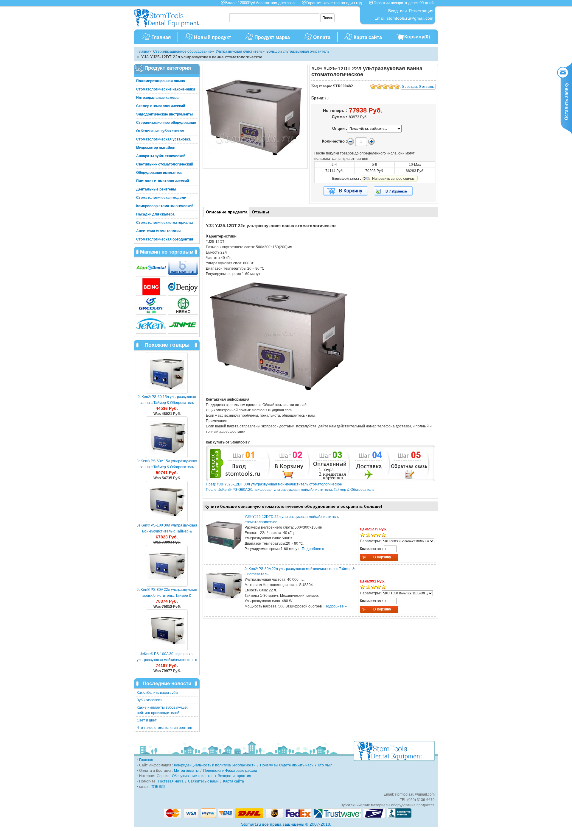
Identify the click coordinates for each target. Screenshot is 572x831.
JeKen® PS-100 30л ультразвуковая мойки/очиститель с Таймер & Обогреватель (167, 531)
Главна (143, 51)
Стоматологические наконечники (165, 89)
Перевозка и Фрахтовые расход (230, 770)
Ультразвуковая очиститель (239, 51)
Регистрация (421, 10)
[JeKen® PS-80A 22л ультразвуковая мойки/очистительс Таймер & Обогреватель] (166, 565)
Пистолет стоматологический (162, 181)
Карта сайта (368, 37)
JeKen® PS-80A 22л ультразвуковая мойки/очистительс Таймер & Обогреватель (167, 596)
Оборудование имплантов (159, 173)
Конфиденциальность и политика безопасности (215, 765)
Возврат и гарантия (234, 776)
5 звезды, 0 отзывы (418, 87)
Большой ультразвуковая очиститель (297, 51)
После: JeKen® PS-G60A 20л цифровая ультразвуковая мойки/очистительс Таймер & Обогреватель (290, 490)
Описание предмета (227, 212)
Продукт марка (272, 37)
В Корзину (382, 557)
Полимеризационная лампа (160, 81)
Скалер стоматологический (160, 106)
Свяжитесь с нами (203, 781)
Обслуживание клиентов (192, 776)
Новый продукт (212, 37)
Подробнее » (313, 549)
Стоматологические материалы (164, 223)
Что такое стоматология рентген (164, 728)
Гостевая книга (171, 781)
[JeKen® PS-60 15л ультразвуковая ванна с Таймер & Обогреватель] (166, 373)
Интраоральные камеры (157, 98)
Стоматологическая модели (161, 198)
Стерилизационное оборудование (182, 51)
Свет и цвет (147, 720)
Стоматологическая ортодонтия (164, 239)
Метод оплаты (186, 770)
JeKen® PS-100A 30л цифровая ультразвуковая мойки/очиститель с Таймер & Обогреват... (167, 660)
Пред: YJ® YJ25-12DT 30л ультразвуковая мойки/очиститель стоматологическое (274, 484)
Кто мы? (325, 765)
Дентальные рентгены (156, 189)
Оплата (321, 37)
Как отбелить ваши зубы (157, 693)
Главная (161, 37)
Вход (393, 10)
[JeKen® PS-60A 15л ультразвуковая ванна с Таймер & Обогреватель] (166, 437)
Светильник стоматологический (164, 164)
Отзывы (260, 212)
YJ (326, 98)
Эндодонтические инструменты (164, 114)
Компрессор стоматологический (164, 206)
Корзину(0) (417, 36)
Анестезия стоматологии (158, 231)
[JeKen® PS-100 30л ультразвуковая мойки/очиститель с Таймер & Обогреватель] (166, 501)
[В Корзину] (345, 191)
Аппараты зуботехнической (160, 156)
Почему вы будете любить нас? (286, 765)
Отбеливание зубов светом (160, 131)
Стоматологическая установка (163, 139)
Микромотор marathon (155, 148)
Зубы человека (149, 700)
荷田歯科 (158, 787)
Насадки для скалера (155, 214)
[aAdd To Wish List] (397, 191)
